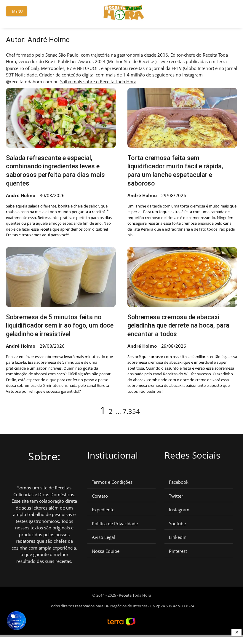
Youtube (177, 523)
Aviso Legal (103, 537)
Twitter (176, 496)
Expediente (103, 510)
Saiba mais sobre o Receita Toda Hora (98, 81)
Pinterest (178, 551)
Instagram (179, 510)
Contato (100, 496)
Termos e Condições (112, 482)
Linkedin (177, 537)
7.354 (131, 411)
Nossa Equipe (105, 551)
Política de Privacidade (115, 523)
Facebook (178, 482)
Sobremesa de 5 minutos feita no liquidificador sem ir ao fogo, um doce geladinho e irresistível (59, 325)
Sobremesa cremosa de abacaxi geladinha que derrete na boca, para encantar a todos (178, 325)
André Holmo (20, 195)
